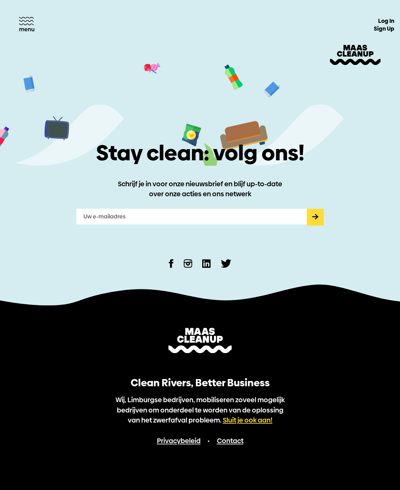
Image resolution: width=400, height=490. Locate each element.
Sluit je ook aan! (247, 420)
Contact (230, 440)
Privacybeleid (179, 440)
